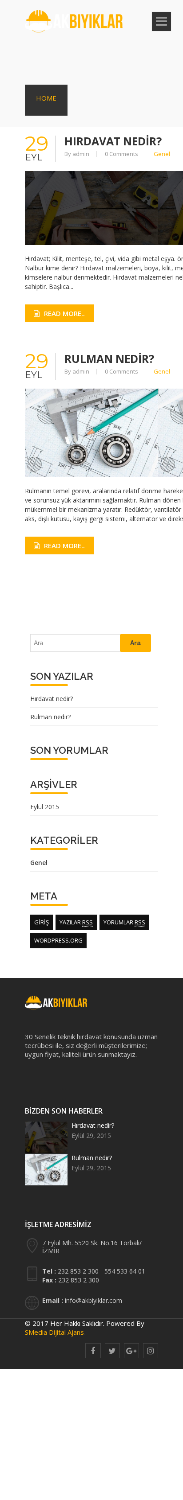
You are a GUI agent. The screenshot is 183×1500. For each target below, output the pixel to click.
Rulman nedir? (109, 358)
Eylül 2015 (44, 807)
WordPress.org (58, 940)
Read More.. (64, 313)
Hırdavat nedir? (113, 140)
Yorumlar (124, 922)
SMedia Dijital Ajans (54, 1332)
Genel (162, 154)
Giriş (41, 922)
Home (46, 98)
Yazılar (76, 922)
